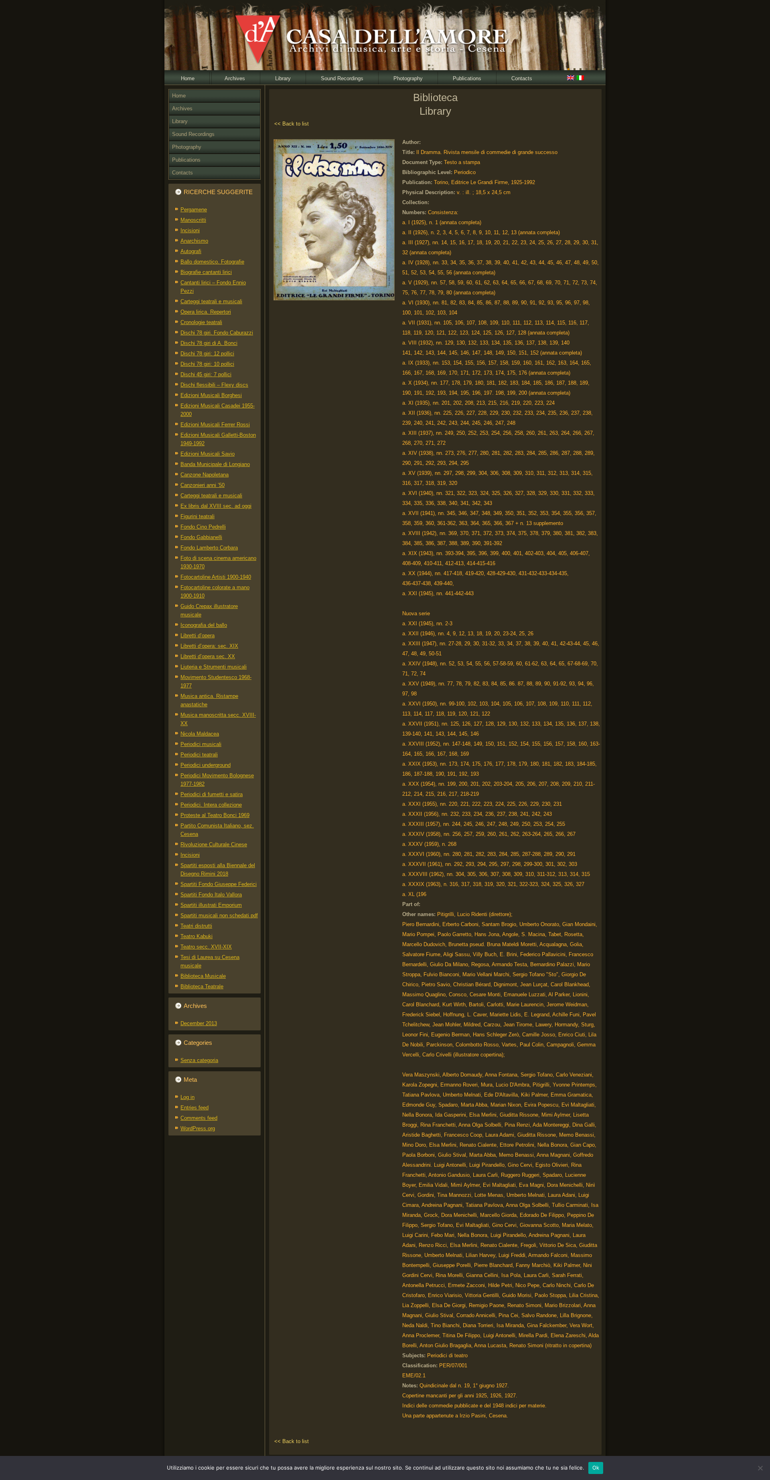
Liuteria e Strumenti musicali (213, 667)
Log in (187, 1097)
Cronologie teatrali (201, 322)
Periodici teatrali (199, 755)
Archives (235, 78)
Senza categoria (199, 1060)
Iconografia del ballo (203, 625)
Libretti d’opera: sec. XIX (209, 646)
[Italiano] (580, 78)
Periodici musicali (200, 744)
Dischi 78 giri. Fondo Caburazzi (216, 333)
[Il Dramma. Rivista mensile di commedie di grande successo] (334, 301)
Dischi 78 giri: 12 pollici (207, 354)
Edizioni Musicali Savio (207, 454)
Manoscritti (193, 220)
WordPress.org (197, 1128)
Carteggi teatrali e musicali (211, 301)
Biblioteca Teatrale (201, 986)
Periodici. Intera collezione (211, 805)
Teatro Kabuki (196, 936)
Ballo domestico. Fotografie (212, 262)
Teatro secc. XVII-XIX (206, 947)
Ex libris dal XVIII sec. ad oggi (215, 506)
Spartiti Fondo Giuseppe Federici (218, 884)
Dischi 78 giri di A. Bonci (208, 343)
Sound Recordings (342, 78)
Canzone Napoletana (204, 475)
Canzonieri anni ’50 (202, 485)
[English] (570, 78)
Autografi (190, 251)
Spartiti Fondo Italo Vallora (211, 895)
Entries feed (194, 1108)
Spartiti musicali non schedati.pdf (219, 915)
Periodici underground (205, 765)
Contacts (521, 78)
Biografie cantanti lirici (206, 272)
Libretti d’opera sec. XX (207, 656)
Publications (467, 78)
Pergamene (193, 210)
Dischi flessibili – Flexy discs (214, 385)
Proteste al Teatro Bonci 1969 (214, 815)
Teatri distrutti (196, 926)
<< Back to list (291, 124)
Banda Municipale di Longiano (215, 464)
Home (188, 78)
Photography (408, 78)
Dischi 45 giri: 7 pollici (205, 374)
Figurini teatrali (197, 516)
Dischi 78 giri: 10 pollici (207, 364)
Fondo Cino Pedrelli (203, 527)
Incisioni (190, 230)
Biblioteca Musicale (203, 976)
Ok (596, 1467)
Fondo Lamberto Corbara (209, 548)
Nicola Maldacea (199, 734)
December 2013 (198, 1023)
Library (283, 78)
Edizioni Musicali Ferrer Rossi (215, 425)
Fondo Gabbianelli (201, 537)
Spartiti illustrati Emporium (211, 905)
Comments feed (198, 1118)
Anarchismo (194, 241)
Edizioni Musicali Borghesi (211, 395)
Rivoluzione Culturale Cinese (213, 844)
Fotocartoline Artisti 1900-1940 (215, 577)
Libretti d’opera (197, 636)
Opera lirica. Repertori (205, 312)
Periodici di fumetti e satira (211, 794)
